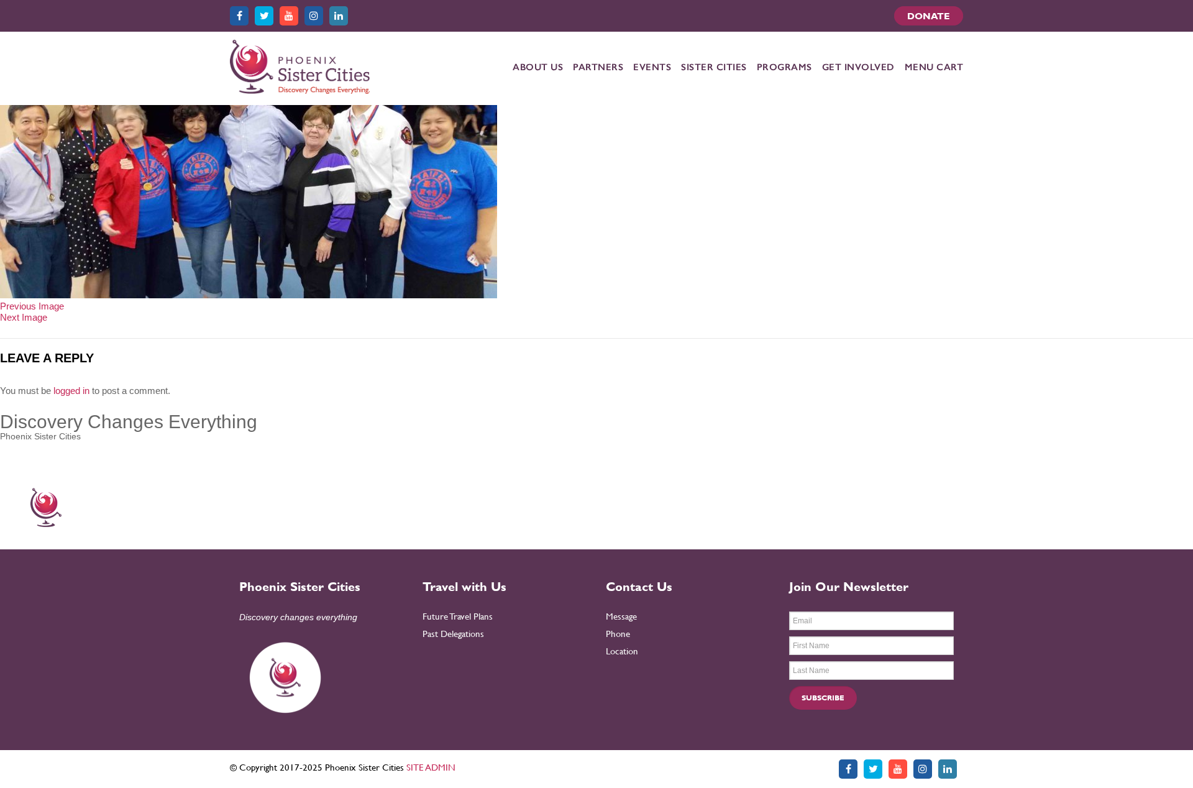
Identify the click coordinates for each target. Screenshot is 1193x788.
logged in (71, 390)
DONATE (928, 16)
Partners (598, 67)
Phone (618, 633)
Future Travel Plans (458, 616)
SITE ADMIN (430, 767)
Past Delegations (453, 633)
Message (621, 616)
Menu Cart (934, 67)
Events (652, 67)
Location (622, 651)
